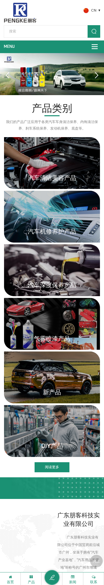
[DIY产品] (52, 431)
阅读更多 (52, 467)
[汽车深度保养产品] (52, 270)
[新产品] (52, 377)
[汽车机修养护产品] (52, 217)
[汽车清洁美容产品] (52, 163)
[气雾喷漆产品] (52, 324)
